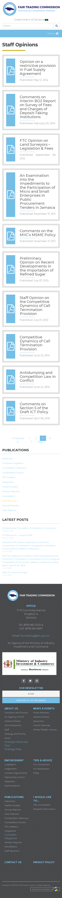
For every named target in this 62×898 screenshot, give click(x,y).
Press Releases (41, 712)
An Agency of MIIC (14, 716)
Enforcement (14, 760)
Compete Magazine (12, 463)
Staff (7, 729)
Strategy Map (13, 749)
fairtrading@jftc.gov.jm (35, 635)
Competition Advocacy (14, 468)
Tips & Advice (42, 760)
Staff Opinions (9, 500)
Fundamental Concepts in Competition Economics (29, 528)
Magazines (8, 482)
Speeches (38, 721)
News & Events (43, 708)
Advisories (7, 458)
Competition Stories (12, 472)
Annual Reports (10, 505)
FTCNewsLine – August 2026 (17, 535)
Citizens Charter (13, 721)
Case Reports (9, 510)
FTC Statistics (9, 477)
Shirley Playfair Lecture (45, 729)
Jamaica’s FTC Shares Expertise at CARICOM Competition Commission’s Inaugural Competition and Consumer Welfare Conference (29, 545)
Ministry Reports (10, 491)
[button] (50, 33)
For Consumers (41, 764)
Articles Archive (41, 716)
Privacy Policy (43, 862)
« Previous (17, 438)
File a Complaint (41, 804)
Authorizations (12, 785)
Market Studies (10, 486)
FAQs (36, 773)
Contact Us (13, 862)
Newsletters (8, 496)
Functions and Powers (16, 712)
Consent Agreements (16, 773)
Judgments (11, 768)
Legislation (10, 764)
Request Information (44, 809)
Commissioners (13, 725)
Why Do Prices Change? (15, 572)
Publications (14, 797)
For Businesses (41, 768)
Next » (41, 441)
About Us (11, 708)
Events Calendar (41, 725)
